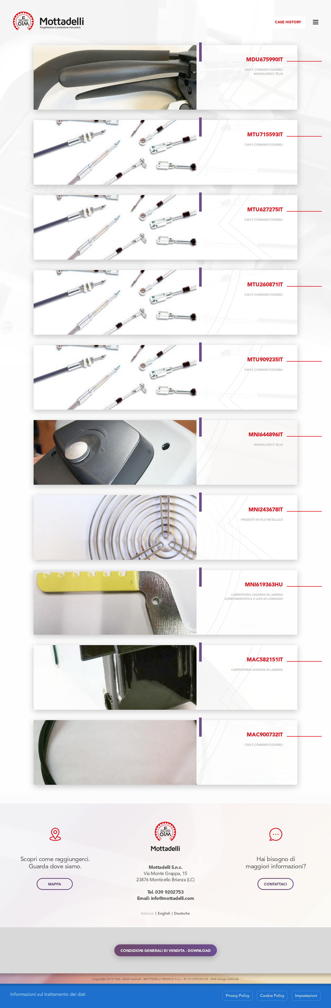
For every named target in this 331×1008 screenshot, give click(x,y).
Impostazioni (306, 995)
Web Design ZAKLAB (224, 979)
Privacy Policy (237, 995)
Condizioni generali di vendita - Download (166, 951)
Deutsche (182, 913)
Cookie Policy (272, 995)
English (164, 913)
